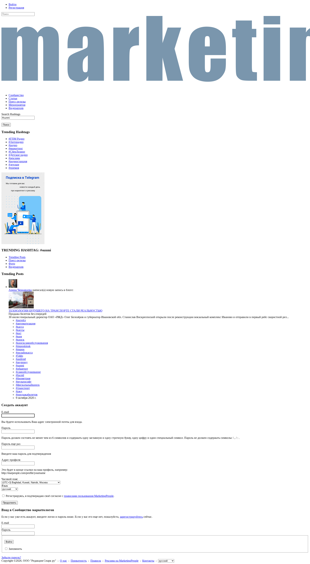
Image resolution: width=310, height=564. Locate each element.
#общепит (22, 368)
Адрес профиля (10, 459)
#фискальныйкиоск (28, 384)
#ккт (18, 333)
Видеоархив (16, 266)
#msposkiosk (23, 346)
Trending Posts (17, 257)
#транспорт (23, 388)
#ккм (19, 336)
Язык (4, 485)
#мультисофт (23, 381)
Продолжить (9, 502)
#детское (14, 164)
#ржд (19, 391)
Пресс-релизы (17, 260)
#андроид (21, 362)
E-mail (5, 411)
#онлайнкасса (24, 352)
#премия (14, 167)
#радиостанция (18, 161)
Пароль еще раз (10, 443)
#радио (13, 145)
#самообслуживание (28, 371)
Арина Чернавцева (20, 290)
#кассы (20, 330)
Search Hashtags (10, 114)
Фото (12, 263)
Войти (13, 4)
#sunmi (20, 365)
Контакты (148, 560)
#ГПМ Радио (16, 138)
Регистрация (16, 7)
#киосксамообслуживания (32, 342)
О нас (63, 560)
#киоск (20, 339)
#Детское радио (18, 154)
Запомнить (15, 548)
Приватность (79, 560)
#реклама (14, 158)
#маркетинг (16, 148)
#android (21, 359)
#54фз (19, 355)
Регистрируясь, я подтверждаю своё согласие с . (60, 495)
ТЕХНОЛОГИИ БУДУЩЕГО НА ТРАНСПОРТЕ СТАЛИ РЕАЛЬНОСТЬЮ (55, 310)
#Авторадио (16, 142)
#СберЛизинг (17, 151)
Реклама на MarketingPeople (121, 560)
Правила (95, 560)
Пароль (5, 427)
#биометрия (23, 378)
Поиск (6, 124)
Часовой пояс (9, 479)
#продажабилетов (26, 394)
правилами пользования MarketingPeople (89, 495)
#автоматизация (25, 323)
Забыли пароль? (11, 557)
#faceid (20, 375)
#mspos (20, 349)
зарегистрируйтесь (131, 516)
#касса (20, 326)
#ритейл (21, 320)
